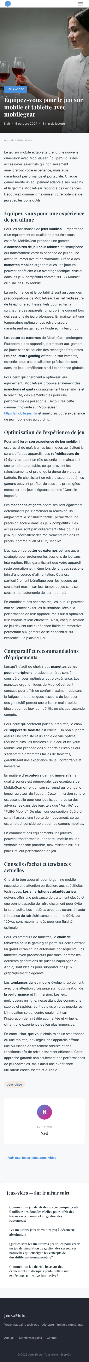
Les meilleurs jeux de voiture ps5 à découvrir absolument (42, 1232)
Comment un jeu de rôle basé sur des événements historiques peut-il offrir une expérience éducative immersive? (39, 1271)
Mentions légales (30, 1337)
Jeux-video (15, 89)
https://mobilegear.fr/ (20, 413)
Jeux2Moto (14, 1315)
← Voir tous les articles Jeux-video (30, 1158)
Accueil (8, 140)
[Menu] (81, 3)
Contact (52, 1337)
